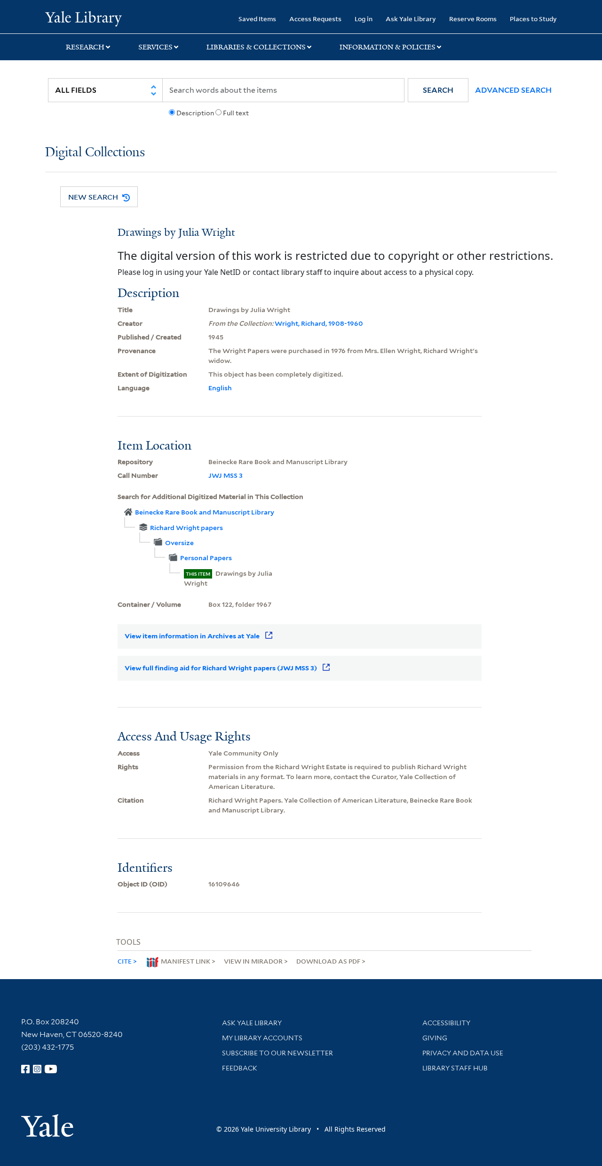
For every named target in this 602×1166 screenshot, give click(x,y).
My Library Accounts (262, 1038)
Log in (363, 18)
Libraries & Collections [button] (256, 47)
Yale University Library (83, 18)
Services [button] (155, 47)
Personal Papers (206, 558)
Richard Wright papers (186, 527)
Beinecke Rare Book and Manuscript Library (204, 512)
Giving (434, 1038)
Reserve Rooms (473, 18)
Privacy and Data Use (462, 1053)
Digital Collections (95, 152)
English (220, 388)
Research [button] (85, 47)
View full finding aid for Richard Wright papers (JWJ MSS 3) (221, 668)
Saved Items (257, 18)
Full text (236, 113)
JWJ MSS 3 (225, 475)
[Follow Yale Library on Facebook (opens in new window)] (25, 1069)
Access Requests (315, 18)
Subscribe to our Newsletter (277, 1053)
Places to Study (533, 18)
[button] (438, 90)
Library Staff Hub (455, 1068)
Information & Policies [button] (388, 47)
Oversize (179, 543)
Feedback (239, 1068)
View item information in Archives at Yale (192, 636)
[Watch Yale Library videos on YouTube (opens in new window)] (51, 1069)
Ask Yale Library (411, 18)
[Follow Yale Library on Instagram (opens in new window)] (37, 1069)
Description (195, 113)
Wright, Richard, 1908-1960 (319, 323)
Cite (125, 961)
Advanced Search (513, 90)
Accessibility (446, 1023)
